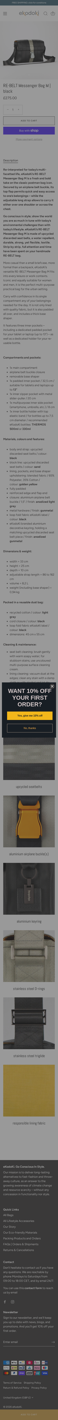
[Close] (52, 686)
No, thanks (30, 728)
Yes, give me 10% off (29, 715)
